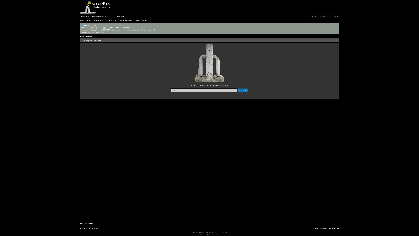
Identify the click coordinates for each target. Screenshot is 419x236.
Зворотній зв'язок (321, 228)
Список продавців (126, 20)
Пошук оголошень (140, 20)
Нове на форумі (98, 16)
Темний (84, 228)
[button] (88, 16)
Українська (94, 228)
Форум (84, 16)
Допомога (332, 228)
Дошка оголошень (116, 16)
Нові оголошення (86, 20)
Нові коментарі (99, 20)
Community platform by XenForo (209, 232)
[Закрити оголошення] (337, 25)
